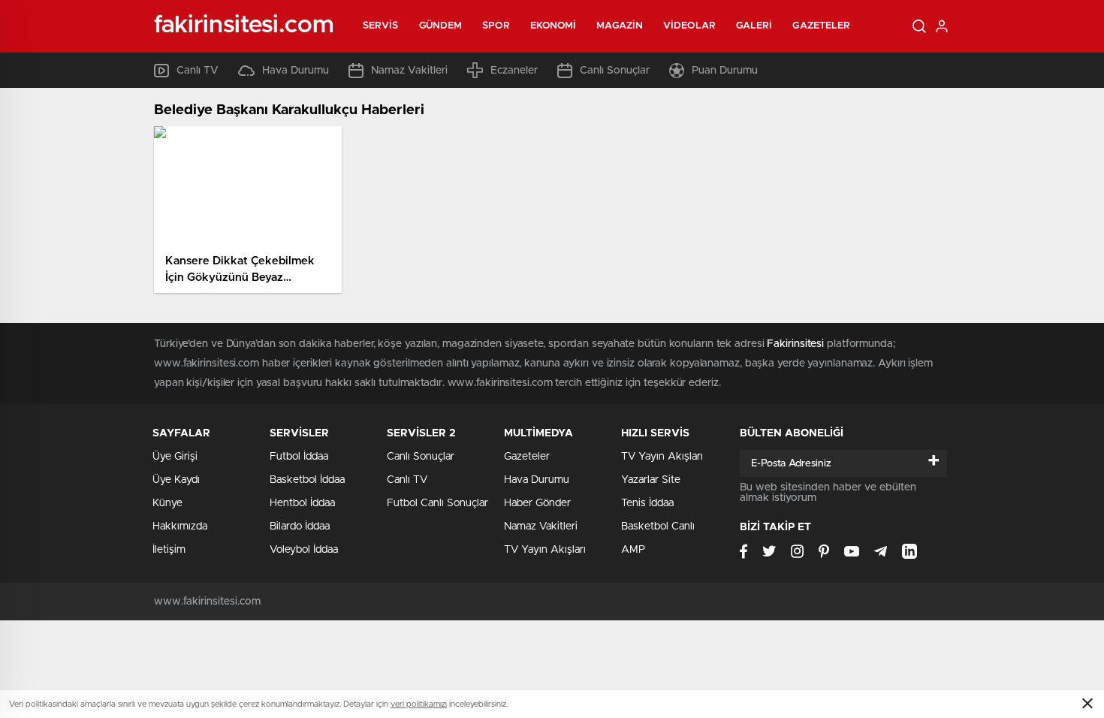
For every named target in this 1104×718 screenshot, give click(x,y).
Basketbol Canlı (658, 526)
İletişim (169, 550)
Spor (495, 26)
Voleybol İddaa (304, 550)
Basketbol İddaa (307, 480)
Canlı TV (197, 70)
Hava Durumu (295, 70)
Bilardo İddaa (300, 526)
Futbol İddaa (299, 456)
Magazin (619, 26)
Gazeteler (821, 26)
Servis (381, 26)
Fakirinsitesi (795, 344)
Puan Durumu (725, 70)
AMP (633, 550)
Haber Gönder (537, 503)
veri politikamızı (419, 704)
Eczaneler (514, 70)
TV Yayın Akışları (545, 550)
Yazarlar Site (650, 480)
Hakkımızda (179, 526)
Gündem (441, 26)
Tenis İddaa (647, 503)
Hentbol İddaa (302, 503)
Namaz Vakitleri (409, 70)
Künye (167, 503)
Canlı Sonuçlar (615, 70)
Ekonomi (553, 26)
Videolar (689, 26)
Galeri (754, 26)
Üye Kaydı (176, 480)
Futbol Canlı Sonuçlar (437, 503)
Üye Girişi (175, 456)
